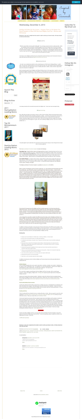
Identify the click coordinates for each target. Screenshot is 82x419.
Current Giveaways (55, 20)
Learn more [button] (41, 2)
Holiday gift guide (47, 330)
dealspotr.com (41, 405)
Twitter (45, 295)
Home (41, 390)
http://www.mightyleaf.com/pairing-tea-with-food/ (32, 288)
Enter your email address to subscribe (70, 42)
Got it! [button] (76, 2)
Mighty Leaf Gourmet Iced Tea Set (40, 57)
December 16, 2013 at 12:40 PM (32, 345)
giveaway (41, 330)
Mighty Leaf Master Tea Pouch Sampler (29, 148)
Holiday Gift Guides (46, 20)
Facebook (40, 295)
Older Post (60, 390)
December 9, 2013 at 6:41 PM (33, 337)
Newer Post (22, 390)
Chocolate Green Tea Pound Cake (31, 294)
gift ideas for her (25, 330)
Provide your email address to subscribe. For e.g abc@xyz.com (70, 49)
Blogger (48, 416)
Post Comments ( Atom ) (44, 394)
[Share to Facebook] (47, 329)
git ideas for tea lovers (34, 330)
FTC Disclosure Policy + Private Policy (34, 20)
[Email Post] (40, 329)
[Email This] (42, 329)
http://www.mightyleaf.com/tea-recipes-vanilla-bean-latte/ (31, 268)
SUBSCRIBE (71, 53)
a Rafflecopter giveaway (24, 317)
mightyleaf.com (46, 164)
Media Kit (61, 20)
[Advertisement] (41, 378)
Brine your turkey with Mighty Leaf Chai (46, 294)
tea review (36, 332)
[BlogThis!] (44, 329)
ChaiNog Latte (40, 272)
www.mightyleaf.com (38, 307)
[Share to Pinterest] (48, 329)
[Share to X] (45, 329)
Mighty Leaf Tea (30, 332)
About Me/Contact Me (22, 20)
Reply (23, 342)
